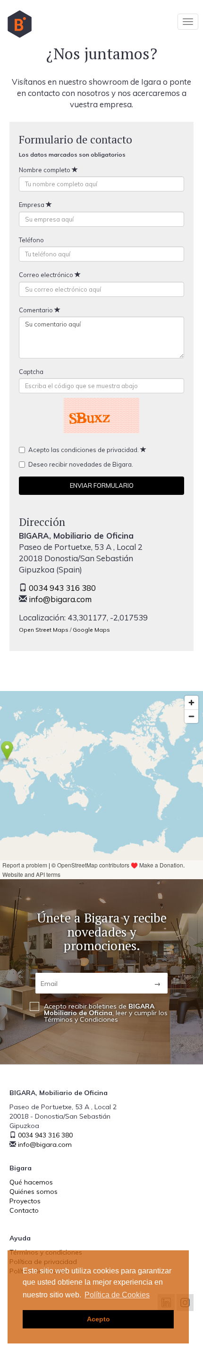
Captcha (32, 371)
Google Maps (91, 629)
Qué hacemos (31, 1182)
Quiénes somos (33, 1191)
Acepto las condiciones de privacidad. (84, 449)
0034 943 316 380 (62, 588)
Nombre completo (45, 170)
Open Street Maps (43, 629)
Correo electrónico (47, 274)
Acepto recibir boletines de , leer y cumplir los (106, 1013)
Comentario (36, 310)
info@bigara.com (60, 599)
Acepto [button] (98, 1319)
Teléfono (32, 240)
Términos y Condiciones (81, 1019)
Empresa (32, 204)
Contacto (24, 1210)
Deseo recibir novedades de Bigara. (81, 464)
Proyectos (25, 1201)
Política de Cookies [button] (117, 1295)
